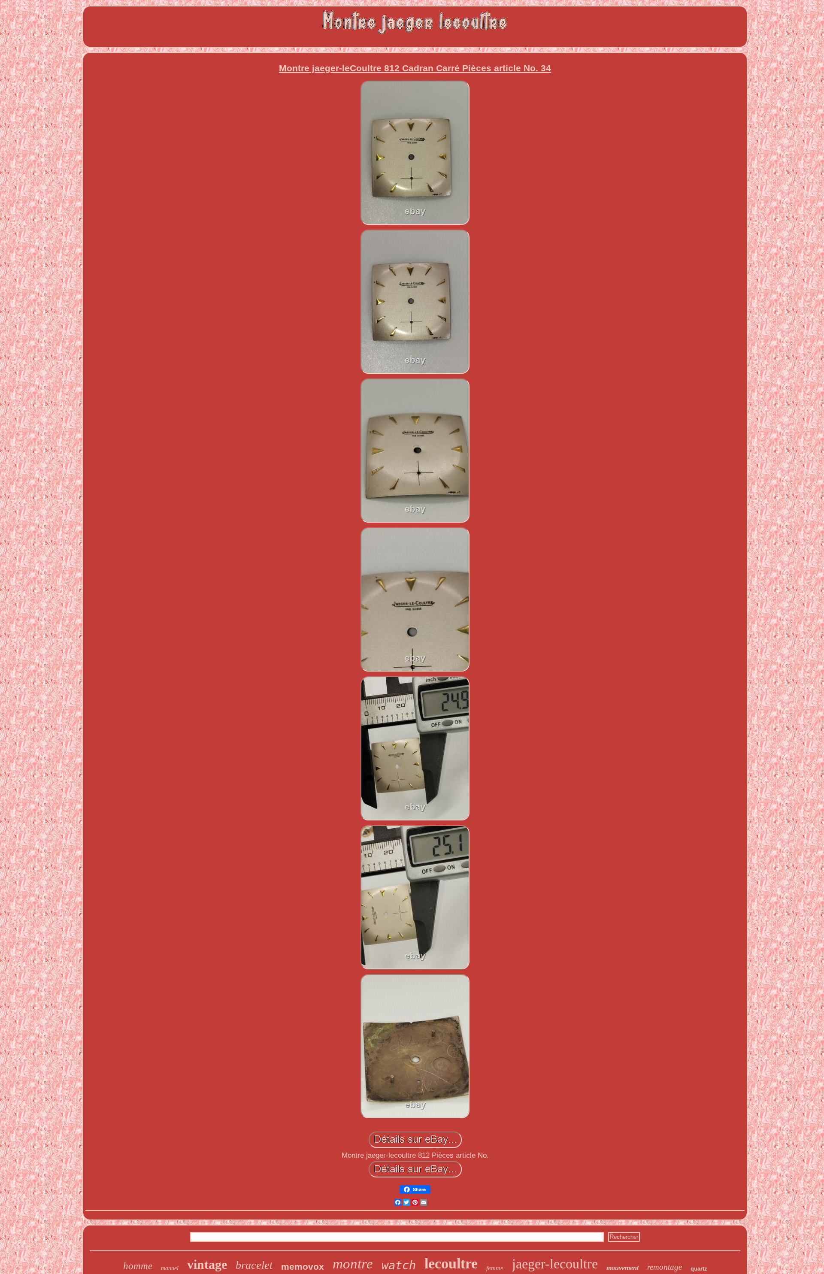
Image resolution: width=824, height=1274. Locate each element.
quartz (699, 1268)
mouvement (622, 1267)
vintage (207, 1264)
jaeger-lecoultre (555, 1263)
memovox (302, 1266)
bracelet (254, 1265)
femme (494, 1268)
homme (137, 1266)
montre (353, 1263)
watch (399, 1265)
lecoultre (451, 1263)
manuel (170, 1268)
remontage (664, 1266)
